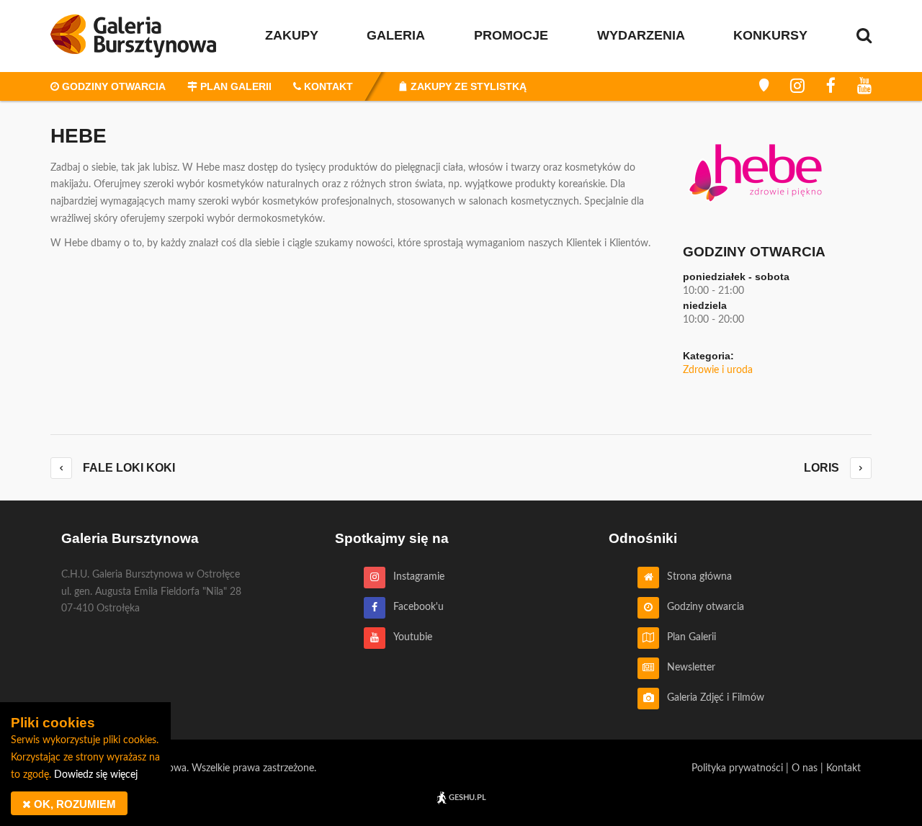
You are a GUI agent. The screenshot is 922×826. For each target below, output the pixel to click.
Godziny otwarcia (701, 607)
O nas (805, 768)
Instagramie (414, 577)
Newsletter (687, 668)
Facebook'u (414, 607)
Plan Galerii (687, 637)
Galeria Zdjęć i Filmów (711, 698)
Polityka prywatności (737, 768)
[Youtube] (864, 86)
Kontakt (843, 768)
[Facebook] (831, 86)
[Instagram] (797, 86)
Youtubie (408, 637)
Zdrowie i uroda (718, 370)
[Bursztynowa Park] (764, 86)
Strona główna (695, 577)
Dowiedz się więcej (96, 775)
